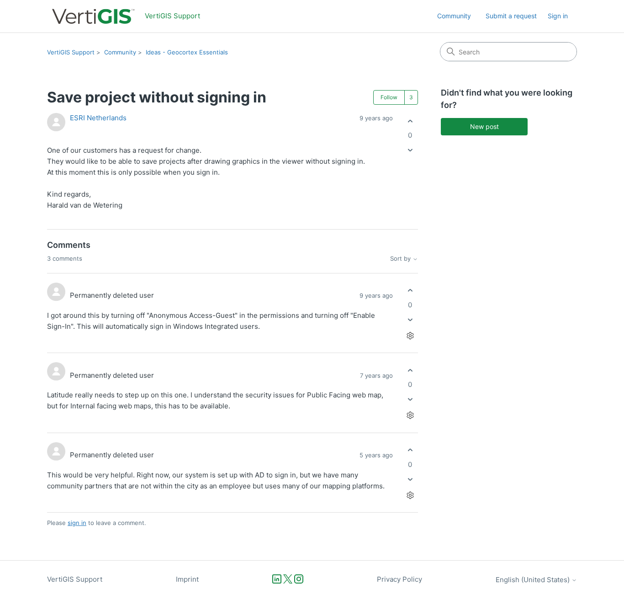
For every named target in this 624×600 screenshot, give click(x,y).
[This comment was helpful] (410, 291)
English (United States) (533, 580)
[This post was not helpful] (410, 150)
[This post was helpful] (410, 121)
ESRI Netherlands (98, 117)
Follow (389, 97)
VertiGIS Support (71, 52)
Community (454, 16)
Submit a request (511, 16)
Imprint (187, 579)
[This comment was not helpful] (410, 319)
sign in (77, 522)
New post (484, 126)
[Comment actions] (410, 335)
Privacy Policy (399, 579)
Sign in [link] (558, 16)
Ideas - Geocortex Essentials (187, 52)
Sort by (401, 258)
